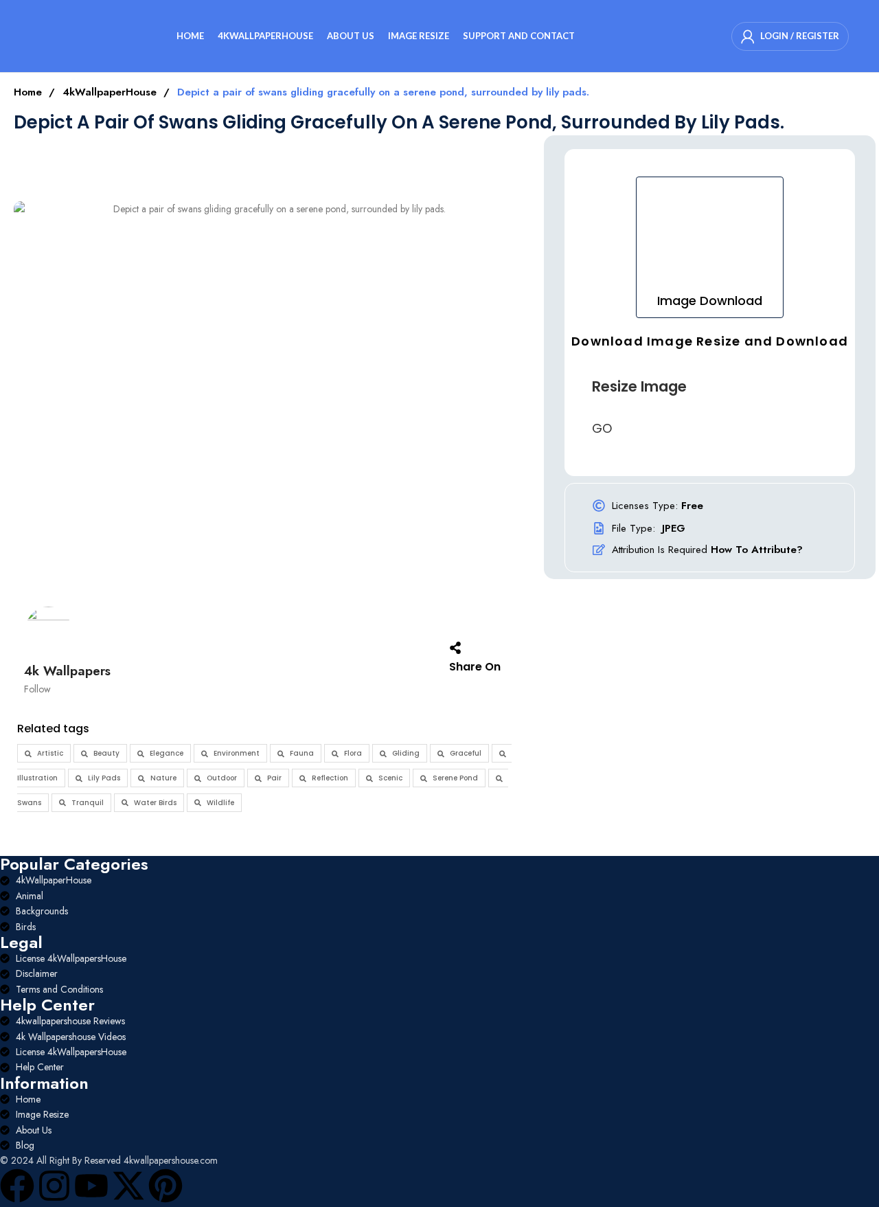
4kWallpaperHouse (111, 92)
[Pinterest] (165, 1186)
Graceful (465, 753)
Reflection (330, 778)
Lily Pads (104, 778)
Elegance (166, 753)
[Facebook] (17, 1186)
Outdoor (222, 778)
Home (29, 92)
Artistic (50, 753)
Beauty (106, 753)
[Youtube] (91, 1186)
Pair (274, 778)
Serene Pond (455, 778)
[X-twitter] (128, 1186)
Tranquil (87, 803)
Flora (353, 753)
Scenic (390, 778)
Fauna (302, 753)
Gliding (406, 753)
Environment (237, 753)
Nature (163, 778)
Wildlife (220, 803)
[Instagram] (54, 1186)
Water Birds (155, 803)
